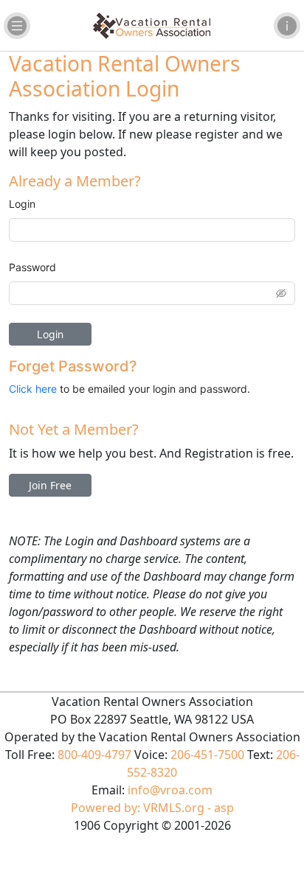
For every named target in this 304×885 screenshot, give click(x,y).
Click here (33, 388)
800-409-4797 (94, 754)
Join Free (50, 485)
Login (22, 203)
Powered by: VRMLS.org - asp (152, 808)
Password (32, 267)
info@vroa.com (170, 790)
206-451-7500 (207, 754)
